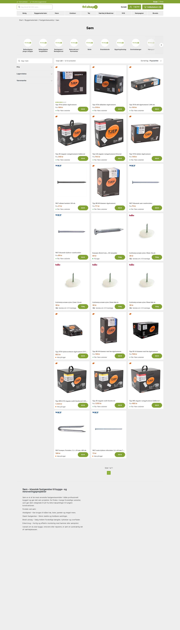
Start (21, 20)
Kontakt (124, 7)
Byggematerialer (31, 20)
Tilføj (120, 257)
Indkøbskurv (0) (154, 7)
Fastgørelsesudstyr (46, 20)
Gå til (83, 109)
